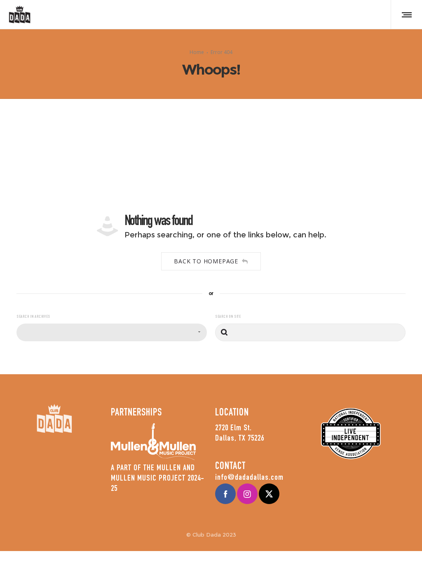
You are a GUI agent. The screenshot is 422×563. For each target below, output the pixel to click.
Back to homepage (206, 261)
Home (197, 52)
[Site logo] (19, 14)
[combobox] (111, 332)
